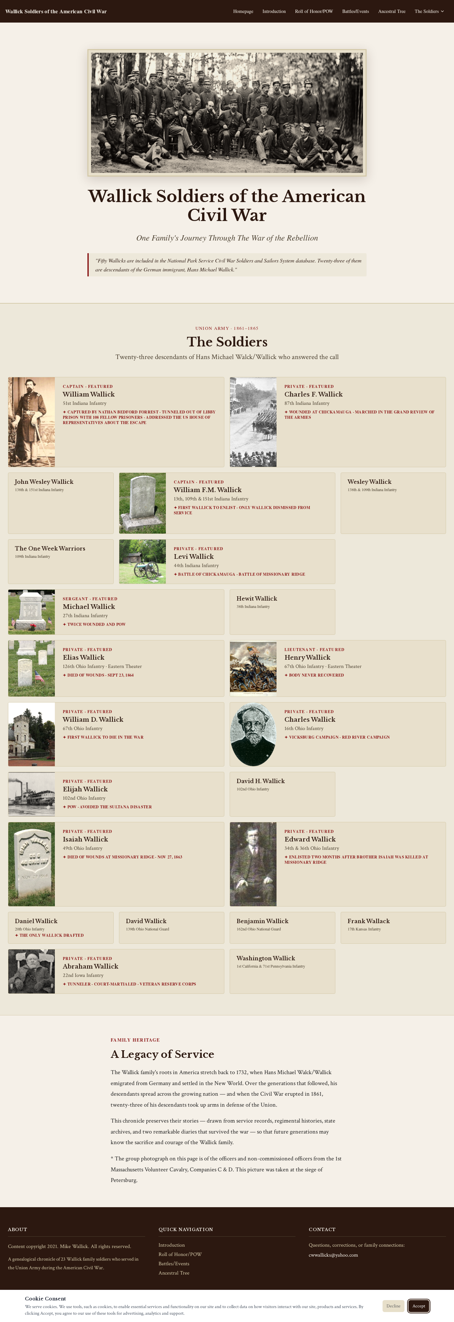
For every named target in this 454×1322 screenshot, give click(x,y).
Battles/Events (355, 11)
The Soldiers (427, 11)
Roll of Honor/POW (314, 11)
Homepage (243, 11)
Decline (393, 1306)
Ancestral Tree (391, 11)
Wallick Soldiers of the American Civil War (56, 11)
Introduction (274, 11)
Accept (418, 1306)
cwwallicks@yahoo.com (333, 1255)
